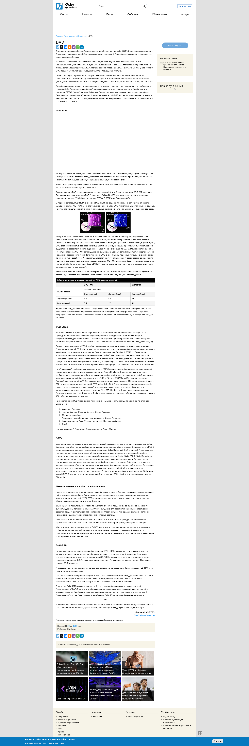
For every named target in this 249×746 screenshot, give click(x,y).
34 (68, 626)
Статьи (64, 14)
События (132, 14)
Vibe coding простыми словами (71, 699)
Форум (185, 14)
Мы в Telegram (175, 45)
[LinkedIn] (82, 47)
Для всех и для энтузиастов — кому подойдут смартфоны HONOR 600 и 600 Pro (136, 696)
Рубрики (62, 726)
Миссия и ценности (67, 719)
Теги (60, 729)
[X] (61, 47)
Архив (61, 732)
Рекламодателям (136, 716)
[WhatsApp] (78, 47)
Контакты (97, 716)
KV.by (69, 4)
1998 (75, 626)
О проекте (63, 716)
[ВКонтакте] (65, 47)
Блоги (110, 14)
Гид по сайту (169, 716)
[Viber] (74, 47)
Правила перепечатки (68, 722)
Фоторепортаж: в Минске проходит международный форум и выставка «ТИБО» (102, 670)
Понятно (218, 741)
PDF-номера (64, 735)
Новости (87, 14)
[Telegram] (57, 47)
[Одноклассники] (69, 47)
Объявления (159, 14)
